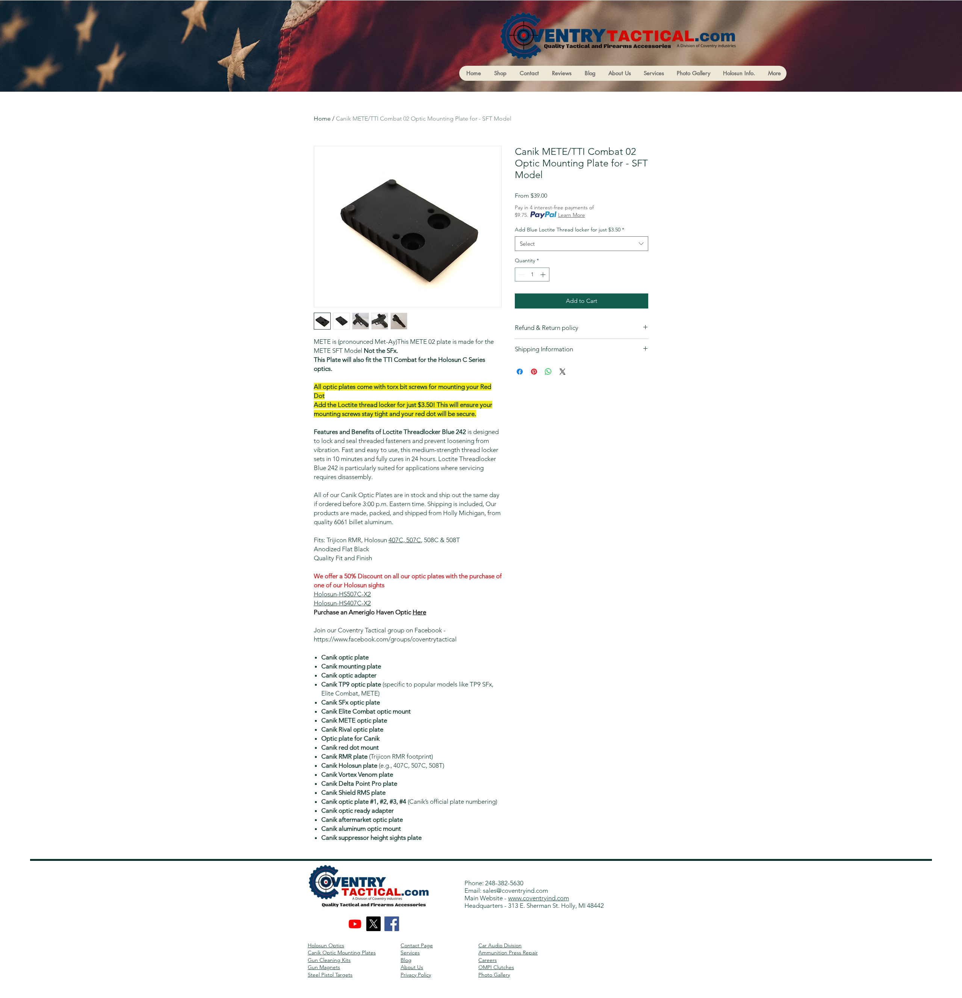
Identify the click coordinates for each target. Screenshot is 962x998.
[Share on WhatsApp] (548, 371)
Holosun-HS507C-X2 (342, 594)
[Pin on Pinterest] (533, 371)
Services (410, 952)
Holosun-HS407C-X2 (342, 603)
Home (322, 118)
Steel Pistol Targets (330, 974)
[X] (373, 923)
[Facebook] (391, 923)
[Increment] (543, 274)
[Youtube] (355, 923)
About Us (412, 967)
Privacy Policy (416, 974)
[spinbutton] (532, 274)
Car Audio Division (500, 945)
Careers (487, 960)
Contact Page (417, 945)
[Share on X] (562, 371)
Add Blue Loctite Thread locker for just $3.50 (569, 229)
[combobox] (581, 243)
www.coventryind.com (538, 898)
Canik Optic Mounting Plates (342, 952)
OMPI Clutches (496, 967)
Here (419, 612)
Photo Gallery (494, 974)
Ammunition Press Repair (508, 952)
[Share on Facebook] (519, 371)
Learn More (571, 215)
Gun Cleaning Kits (329, 960)
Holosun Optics (326, 945)
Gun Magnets (324, 967)
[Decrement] (520, 274)
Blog (406, 960)
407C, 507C (405, 540)
